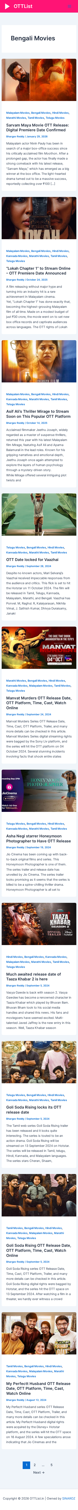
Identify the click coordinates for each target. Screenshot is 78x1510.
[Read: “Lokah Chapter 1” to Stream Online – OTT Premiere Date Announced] (39, 218)
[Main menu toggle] (69, 6)
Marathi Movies (16, 117)
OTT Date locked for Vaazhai (32, 559)
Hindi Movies (60, 112)
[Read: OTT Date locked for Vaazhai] (39, 514)
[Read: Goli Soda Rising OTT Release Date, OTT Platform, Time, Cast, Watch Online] (39, 1195)
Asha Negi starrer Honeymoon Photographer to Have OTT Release (38, 838)
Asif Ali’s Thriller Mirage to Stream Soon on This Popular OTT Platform (38, 414)
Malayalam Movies (18, 112)
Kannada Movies (16, 256)
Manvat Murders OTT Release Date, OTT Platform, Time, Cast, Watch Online (39, 703)
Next (39, 1472)
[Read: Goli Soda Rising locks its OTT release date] (39, 1062)
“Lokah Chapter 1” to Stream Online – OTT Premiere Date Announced (38, 271)
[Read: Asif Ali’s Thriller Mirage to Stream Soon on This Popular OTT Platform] (39, 361)
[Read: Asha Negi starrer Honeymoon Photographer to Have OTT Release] (39, 790)
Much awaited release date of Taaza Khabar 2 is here (33, 976)
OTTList (23, 6)
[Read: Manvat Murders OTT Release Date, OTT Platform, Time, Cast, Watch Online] (39, 647)
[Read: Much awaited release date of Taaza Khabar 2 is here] (39, 924)
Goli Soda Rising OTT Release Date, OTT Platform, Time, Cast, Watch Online (38, 1250)
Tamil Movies (36, 117)
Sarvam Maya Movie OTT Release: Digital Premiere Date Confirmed (37, 127)
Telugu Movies (55, 117)
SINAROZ (68, 1498)
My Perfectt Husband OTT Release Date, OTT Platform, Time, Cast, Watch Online (38, 1388)
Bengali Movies (41, 112)
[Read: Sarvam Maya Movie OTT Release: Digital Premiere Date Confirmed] (39, 80)
